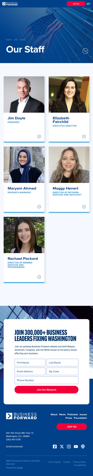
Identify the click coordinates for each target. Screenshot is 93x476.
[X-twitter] (62, 447)
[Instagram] (69, 447)
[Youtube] (76, 447)
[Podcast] (83, 447)
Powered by (14, 467)
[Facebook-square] (55, 447)
